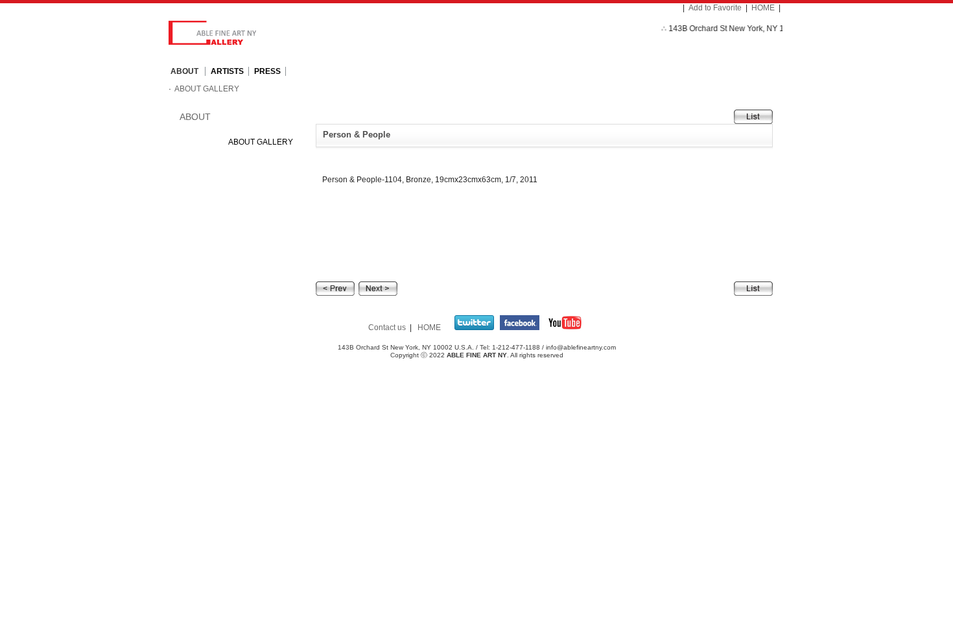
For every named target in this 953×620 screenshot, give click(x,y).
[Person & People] (335, 287)
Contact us (387, 327)
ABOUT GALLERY (206, 88)
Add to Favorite (715, 7)
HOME (763, 7)
